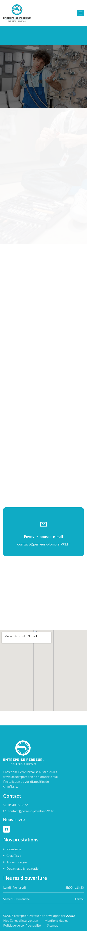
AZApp (70, 915)
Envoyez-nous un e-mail (43, 536)
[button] (80, 13)
